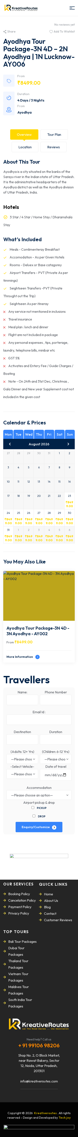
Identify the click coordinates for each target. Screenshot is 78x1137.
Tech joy (64, 1118)
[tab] (24, 134)
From (10, 642)
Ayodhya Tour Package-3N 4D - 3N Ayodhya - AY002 (37, 630)
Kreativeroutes (45, 1113)
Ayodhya (24, 112)
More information (20, 657)
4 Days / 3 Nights (30, 100)
